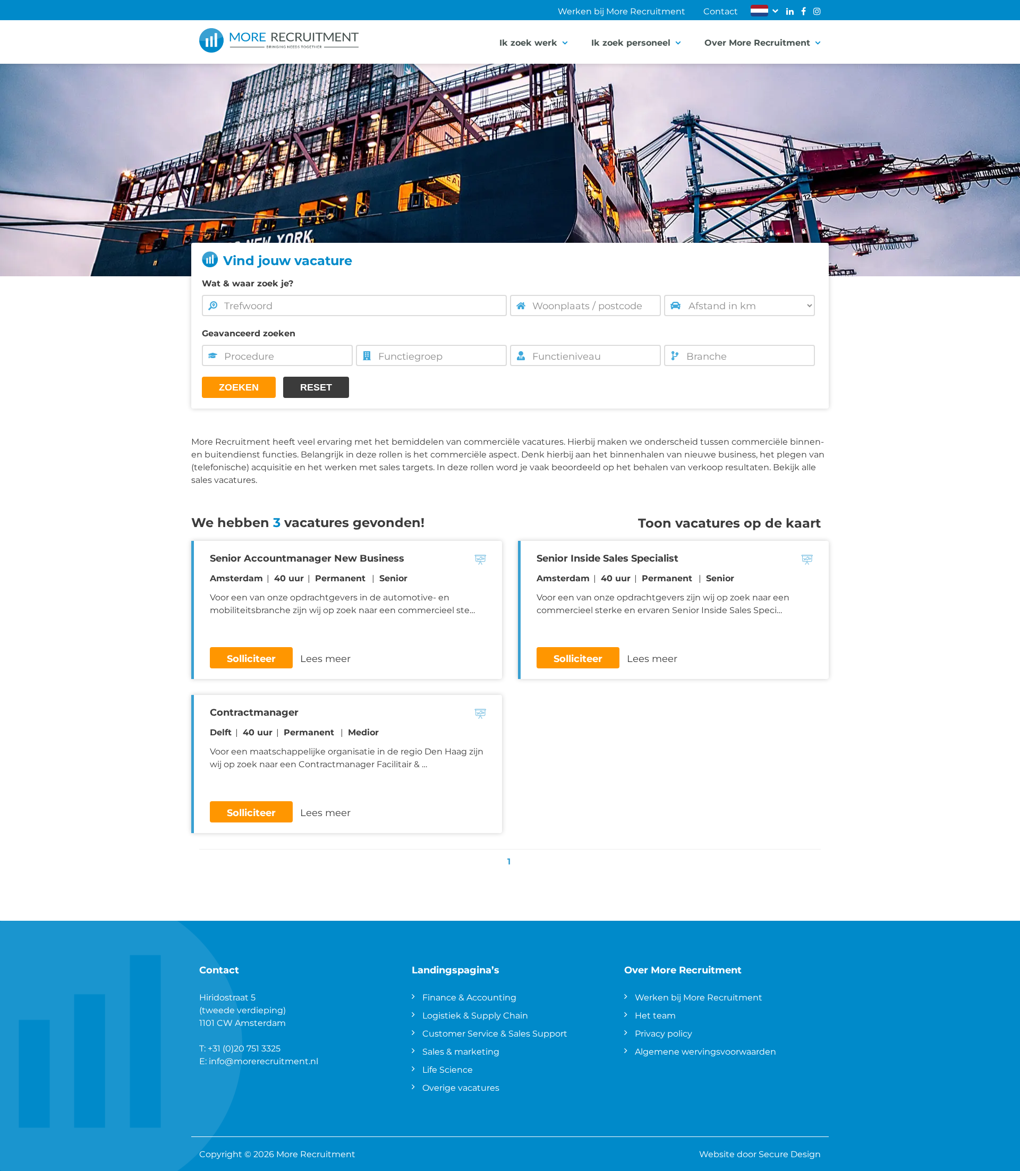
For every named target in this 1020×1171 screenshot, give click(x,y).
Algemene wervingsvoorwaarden (705, 1051)
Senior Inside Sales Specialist (607, 557)
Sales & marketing (460, 1051)
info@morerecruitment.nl (263, 1060)
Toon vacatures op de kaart (729, 522)
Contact (720, 10)
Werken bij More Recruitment (621, 10)
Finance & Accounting (469, 997)
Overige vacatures (460, 1087)
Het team (655, 1015)
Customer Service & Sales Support (494, 1033)
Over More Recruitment (757, 42)
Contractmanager (254, 712)
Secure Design (790, 1153)
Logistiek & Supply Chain (475, 1015)
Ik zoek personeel (630, 42)
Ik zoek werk (528, 42)
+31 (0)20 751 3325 (244, 1048)
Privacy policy (663, 1033)
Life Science (447, 1069)
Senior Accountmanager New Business (307, 557)
